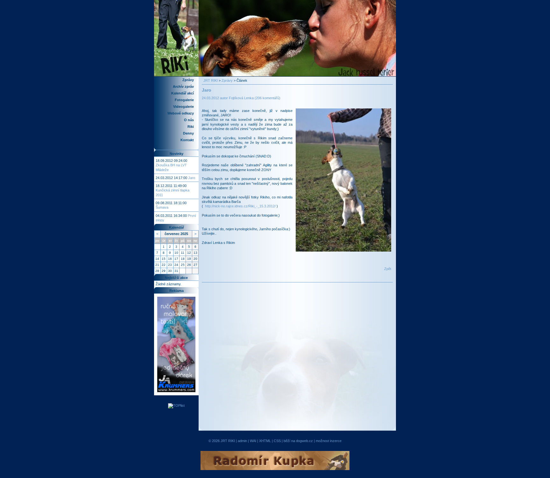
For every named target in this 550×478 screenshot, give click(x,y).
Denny (188, 133)
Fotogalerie (184, 100)
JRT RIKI (210, 80)
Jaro (191, 178)
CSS (277, 441)
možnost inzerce (329, 441)
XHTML (265, 441)
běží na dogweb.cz (298, 441)
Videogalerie (183, 106)
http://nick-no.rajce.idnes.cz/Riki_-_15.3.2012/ (240, 206)
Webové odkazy (180, 113)
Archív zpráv (183, 86)
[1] (343, 180)
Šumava (162, 207)
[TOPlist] (176, 405)
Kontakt (187, 140)
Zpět (387, 269)
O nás (189, 120)
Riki (190, 126)
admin (242, 441)
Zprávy (188, 80)
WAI (253, 441)
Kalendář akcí (182, 93)
